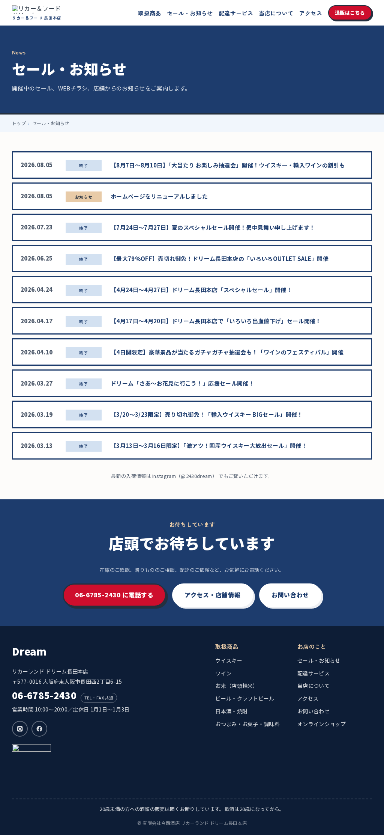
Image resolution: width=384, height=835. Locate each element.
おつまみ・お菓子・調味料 (247, 724)
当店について (276, 13)
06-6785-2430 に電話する (114, 594)
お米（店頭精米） (236, 685)
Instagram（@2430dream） (184, 475)
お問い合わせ (290, 594)
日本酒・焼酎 (231, 711)
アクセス (310, 13)
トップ (19, 123)
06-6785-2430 (44, 695)
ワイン (223, 673)
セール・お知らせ (190, 13)
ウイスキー (228, 660)
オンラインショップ (321, 724)
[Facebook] (39, 729)
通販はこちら (350, 12)
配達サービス (236, 13)
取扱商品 (149, 13)
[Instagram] (20, 729)
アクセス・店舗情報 (212, 594)
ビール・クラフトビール (244, 698)
